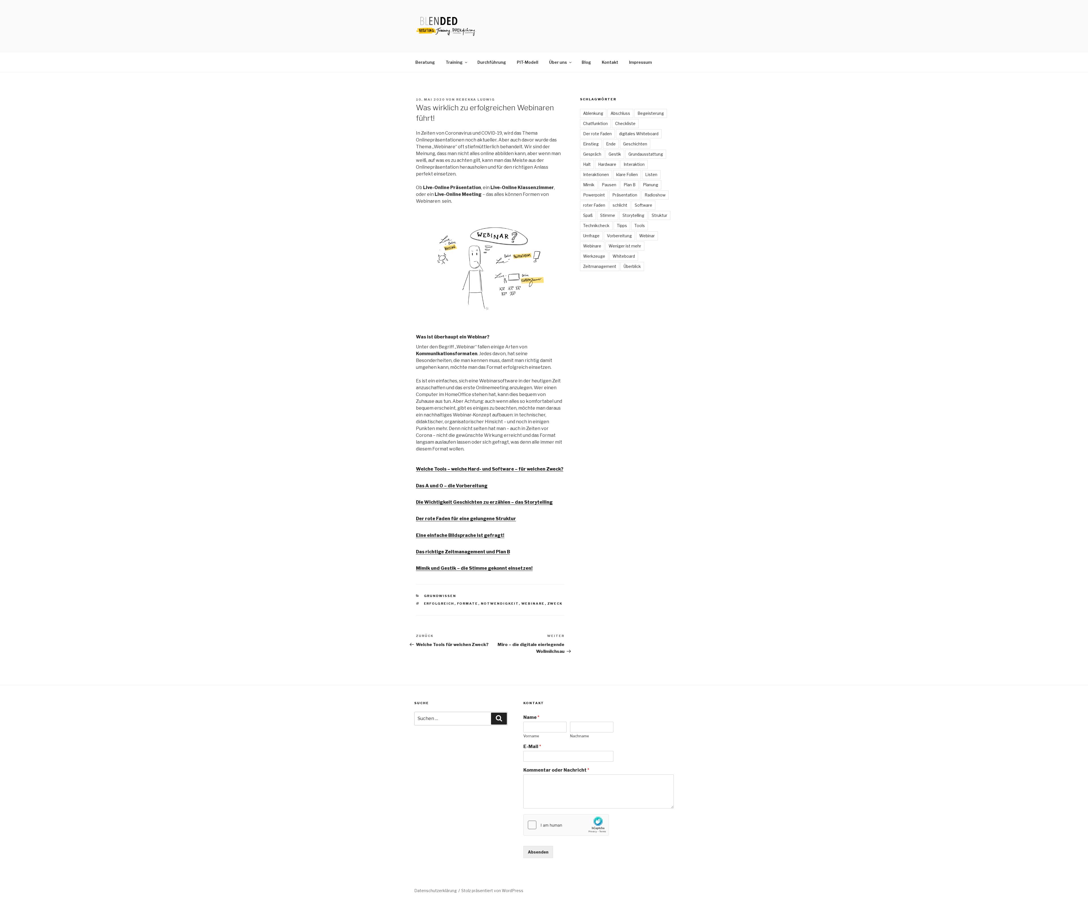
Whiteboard (624, 256)
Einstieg (591, 143)
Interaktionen (596, 174)
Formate (467, 604)
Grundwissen (440, 596)
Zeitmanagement (599, 266)
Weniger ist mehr (625, 246)
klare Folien (627, 174)
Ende (611, 143)
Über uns (558, 62)
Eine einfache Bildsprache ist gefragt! (460, 535)
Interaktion (634, 164)
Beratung (425, 62)
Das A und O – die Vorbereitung (452, 485)
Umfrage (591, 235)
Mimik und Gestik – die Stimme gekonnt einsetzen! (474, 568)
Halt (587, 164)
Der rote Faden (597, 133)
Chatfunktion (595, 123)
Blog (586, 62)
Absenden (538, 852)
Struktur (659, 215)
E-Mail (532, 746)
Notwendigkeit (500, 604)
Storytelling (633, 215)
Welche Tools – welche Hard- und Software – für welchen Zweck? (489, 469)
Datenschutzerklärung (435, 890)
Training (454, 62)
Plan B (630, 184)
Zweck (555, 604)
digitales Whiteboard (638, 133)
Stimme (607, 215)
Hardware (607, 164)
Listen (651, 174)
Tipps (622, 225)
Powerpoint (594, 194)
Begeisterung (651, 113)
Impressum (640, 62)
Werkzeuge (594, 256)
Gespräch (592, 154)
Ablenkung (593, 113)
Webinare (533, 604)
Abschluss (620, 113)
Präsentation (624, 194)
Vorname (531, 736)
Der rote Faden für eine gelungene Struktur (466, 518)
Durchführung (491, 62)
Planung (650, 184)
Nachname (579, 736)
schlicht (620, 205)
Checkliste (625, 123)
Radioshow (655, 194)
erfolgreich (439, 604)
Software (643, 205)
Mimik (588, 184)
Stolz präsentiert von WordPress (492, 890)
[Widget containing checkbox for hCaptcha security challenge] (566, 825)
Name (531, 717)
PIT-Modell (527, 62)
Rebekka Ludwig (475, 99)
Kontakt (610, 62)
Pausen (609, 184)
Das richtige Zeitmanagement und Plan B (463, 551)
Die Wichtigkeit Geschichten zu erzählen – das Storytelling (484, 502)
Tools (639, 225)
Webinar (647, 235)
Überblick (632, 266)
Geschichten (635, 143)
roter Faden (594, 205)
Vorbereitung (619, 235)
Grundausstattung (645, 154)
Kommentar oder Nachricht (556, 770)
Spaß (588, 215)
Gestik (615, 154)
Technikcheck (596, 225)
